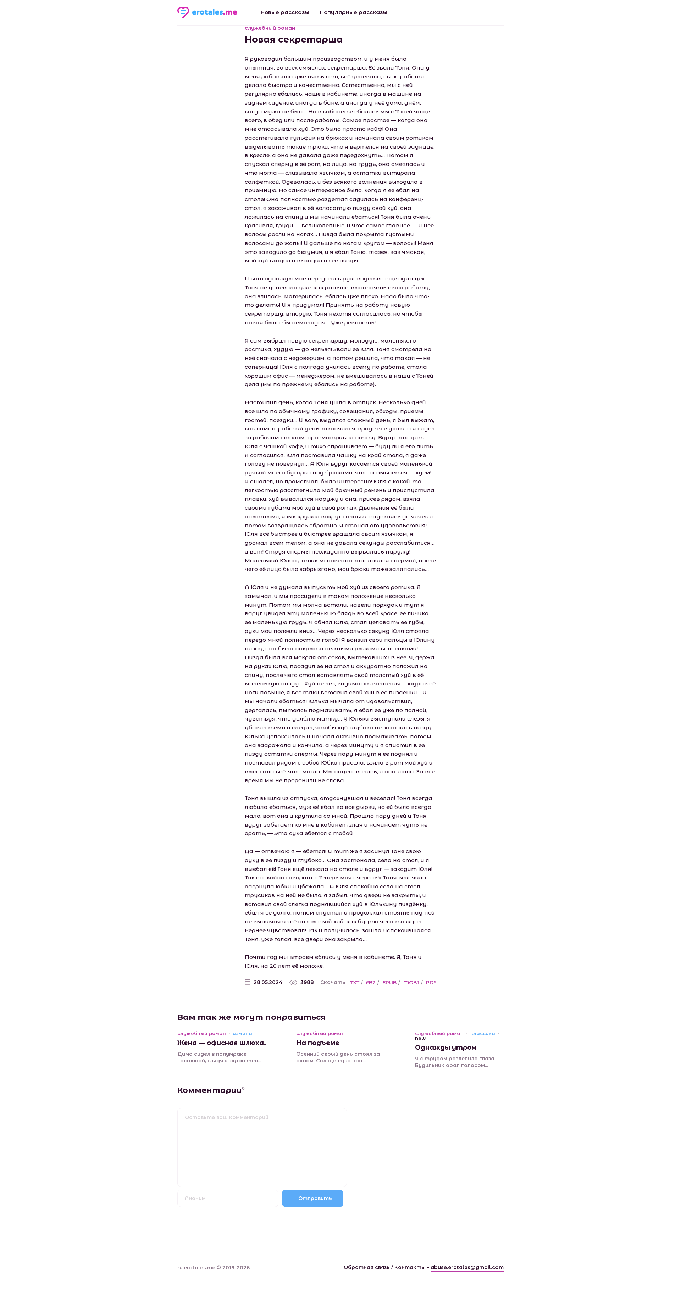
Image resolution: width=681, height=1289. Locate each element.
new (420, 1038)
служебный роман (270, 28)
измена (242, 1033)
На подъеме (317, 1043)
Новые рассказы (285, 12)
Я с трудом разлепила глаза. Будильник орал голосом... (455, 1062)
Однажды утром (445, 1047)
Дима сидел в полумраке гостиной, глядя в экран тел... (219, 1057)
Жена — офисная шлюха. (221, 1043)
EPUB (389, 982)
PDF (431, 982)
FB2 (371, 982)
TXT (354, 982)
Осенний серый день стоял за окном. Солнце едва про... (338, 1057)
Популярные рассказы (353, 12)
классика (482, 1033)
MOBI (411, 982)
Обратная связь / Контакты (385, 1267)
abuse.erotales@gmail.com (467, 1267)
